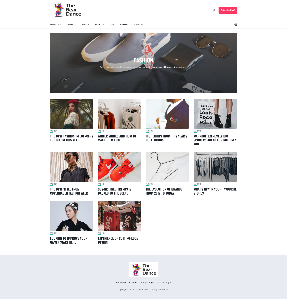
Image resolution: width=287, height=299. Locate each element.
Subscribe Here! (228, 10)
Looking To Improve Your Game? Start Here (68, 240)
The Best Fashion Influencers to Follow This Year (71, 138)
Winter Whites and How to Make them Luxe (117, 138)
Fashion (53, 131)
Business (99, 24)
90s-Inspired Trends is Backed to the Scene (114, 191)
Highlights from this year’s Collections (166, 138)
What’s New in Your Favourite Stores (215, 191)
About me (139, 24)
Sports (85, 24)
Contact (124, 24)
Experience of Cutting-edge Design (118, 240)
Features (54, 24)
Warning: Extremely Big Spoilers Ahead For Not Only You (215, 140)
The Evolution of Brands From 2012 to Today (164, 191)
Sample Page (147, 282)
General (72, 24)
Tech (112, 24)
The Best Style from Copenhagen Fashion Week (69, 191)
